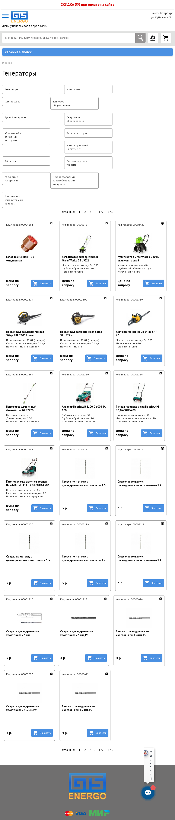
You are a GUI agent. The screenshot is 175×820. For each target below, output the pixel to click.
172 (101, 212)
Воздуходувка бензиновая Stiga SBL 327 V (81, 333)
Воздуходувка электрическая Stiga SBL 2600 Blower (25, 333)
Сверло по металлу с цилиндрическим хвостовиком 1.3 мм (28, 558)
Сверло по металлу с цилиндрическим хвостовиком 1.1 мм (139, 558)
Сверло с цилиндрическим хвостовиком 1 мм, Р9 (76, 633)
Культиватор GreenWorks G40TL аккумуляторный (138, 258)
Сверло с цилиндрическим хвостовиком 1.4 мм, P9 (132, 633)
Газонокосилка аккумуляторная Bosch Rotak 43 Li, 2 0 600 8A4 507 (27, 483)
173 (110, 212)
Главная (7, 62)
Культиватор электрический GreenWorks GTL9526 (80, 258)
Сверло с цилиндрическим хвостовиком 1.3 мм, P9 (22, 708)
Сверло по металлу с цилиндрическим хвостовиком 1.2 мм (83, 558)
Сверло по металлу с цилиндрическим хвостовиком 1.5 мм (83, 483)
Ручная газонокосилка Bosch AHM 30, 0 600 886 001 (137, 408)
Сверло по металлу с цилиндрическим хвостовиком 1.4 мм (139, 483)
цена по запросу (12, 283)
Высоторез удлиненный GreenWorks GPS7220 (21, 408)
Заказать (45, 283)
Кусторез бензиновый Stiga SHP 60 (136, 333)
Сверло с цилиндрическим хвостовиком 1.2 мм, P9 (78, 708)
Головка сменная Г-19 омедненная (20, 258)
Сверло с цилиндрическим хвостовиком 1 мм (22, 633)
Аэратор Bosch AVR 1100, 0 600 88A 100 (83, 408)
